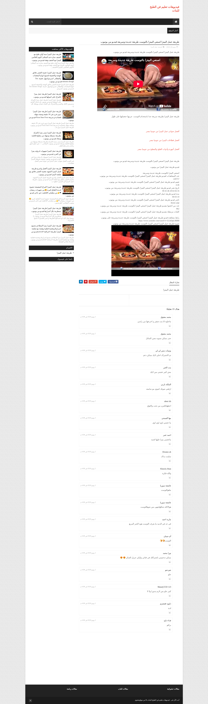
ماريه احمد (166, 519)
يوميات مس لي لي (163, 351)
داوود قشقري (165, 604)
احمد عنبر (167, 435)
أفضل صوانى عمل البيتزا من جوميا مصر (162, 131)
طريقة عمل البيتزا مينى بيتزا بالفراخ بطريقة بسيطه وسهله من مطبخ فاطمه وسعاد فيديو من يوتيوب (46, 136)
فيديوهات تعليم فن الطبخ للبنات (158, 700)
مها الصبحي (166, 418)
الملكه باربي (166, 384)
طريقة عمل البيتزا (156, 47)
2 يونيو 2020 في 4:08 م (88, 317)
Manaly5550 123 (164, 587)
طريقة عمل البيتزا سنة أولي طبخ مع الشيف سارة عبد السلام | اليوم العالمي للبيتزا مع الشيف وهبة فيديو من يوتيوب (46, 57)
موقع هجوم (139, 700)
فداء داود (167, 620)
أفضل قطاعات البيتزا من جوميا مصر (164, 140)
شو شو (168, 570)
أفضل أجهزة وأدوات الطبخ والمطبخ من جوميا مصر (158, 149)
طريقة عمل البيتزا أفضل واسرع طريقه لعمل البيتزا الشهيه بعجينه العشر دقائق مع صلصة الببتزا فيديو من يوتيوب (45, 171)
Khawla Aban (165, 469)
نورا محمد (167, 553)
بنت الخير (167, 368)
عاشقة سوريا (165, 486)
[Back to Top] (30, 700)
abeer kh (167, 401)
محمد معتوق (166, 317)
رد (169, 326)
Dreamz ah (166, 452)
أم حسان (167, 536)
